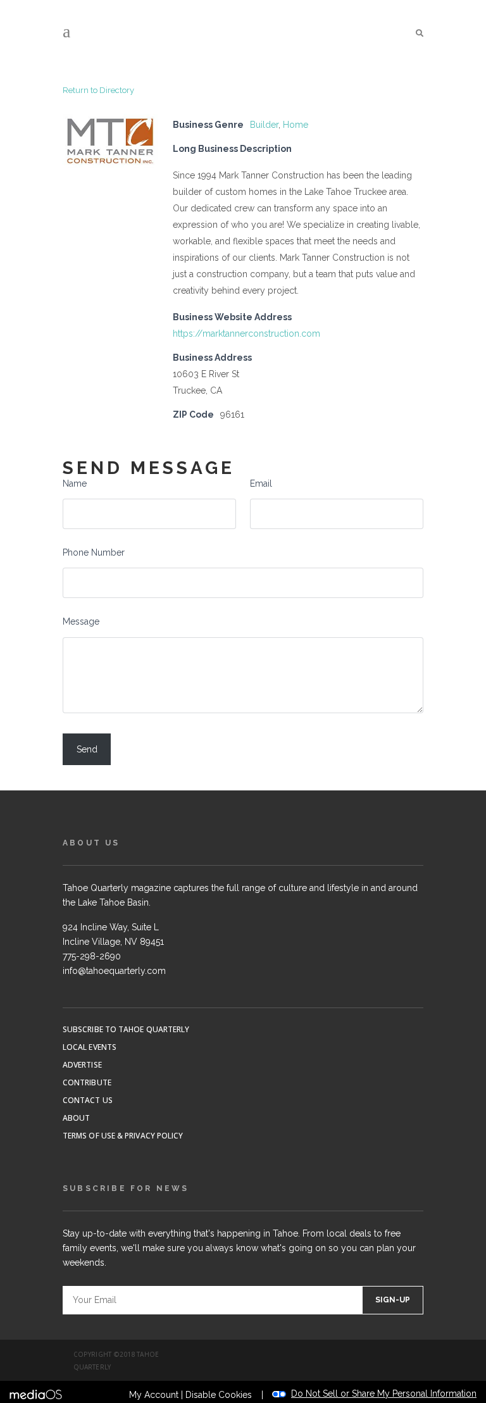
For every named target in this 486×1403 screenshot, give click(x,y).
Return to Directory (98, 90)
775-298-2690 (92, 956)
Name (75, 483)
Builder (264, 125)
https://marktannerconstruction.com (246, 333)
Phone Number (94, 552)
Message (81, 621)
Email (261, 483)
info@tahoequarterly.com (114, 971)
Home (295, 125)
